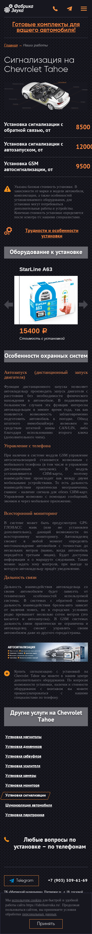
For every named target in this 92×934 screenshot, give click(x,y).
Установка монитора (22, 785)
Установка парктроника (24, 815)
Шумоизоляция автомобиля (28, 805)
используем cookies (26, 900)
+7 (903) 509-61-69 (68, 880)
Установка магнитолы (23, 737)
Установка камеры (20, 776)
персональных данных (39, 914)
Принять (46, 924)
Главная (11, 45)
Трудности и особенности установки (51, 233)
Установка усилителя (22, 766)
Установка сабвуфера (23, 756)
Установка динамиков (23, 747)
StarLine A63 (35, 269)
